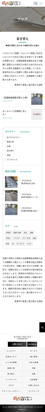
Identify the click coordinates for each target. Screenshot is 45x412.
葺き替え (10, 150)
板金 (34, 238)
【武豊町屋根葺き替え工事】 (15, 97)
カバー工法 (26, 238)
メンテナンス (12, 159)
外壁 (8, 146)
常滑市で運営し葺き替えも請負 (28, 84)
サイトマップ (33, 391)
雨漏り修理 (17, 233)
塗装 (8, 155)
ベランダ (17, 238)
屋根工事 (10, 141)
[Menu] (41, 3)
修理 (7, 244)
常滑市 (8, 233)
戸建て (8, 238)
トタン (29, 244)
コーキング (20, 244)
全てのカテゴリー (14, 137)
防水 (25, 233)
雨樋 (31, 233)
